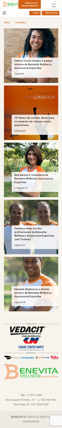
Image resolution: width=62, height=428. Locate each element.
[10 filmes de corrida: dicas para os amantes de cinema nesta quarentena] (31, 112)
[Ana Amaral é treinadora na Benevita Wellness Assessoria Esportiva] (31, 170)
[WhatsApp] (45, 384)
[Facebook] (17, 384)
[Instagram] (44, 4)
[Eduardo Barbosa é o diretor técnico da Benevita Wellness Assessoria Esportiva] (31, 284)
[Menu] (4, 13)
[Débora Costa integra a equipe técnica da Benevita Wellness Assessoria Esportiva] (31, 55)
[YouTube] (35, 384)
